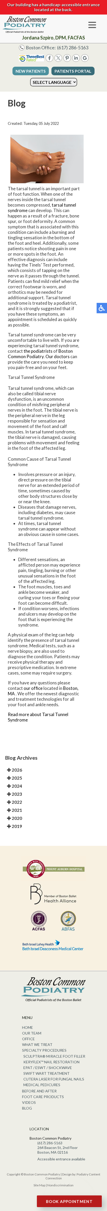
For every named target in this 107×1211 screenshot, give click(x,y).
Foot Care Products (43, 1096)
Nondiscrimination (60, 1185)
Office (28, 1039)
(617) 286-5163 (72, 47)
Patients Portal (73, 71)
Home (27, 1027)
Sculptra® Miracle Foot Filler (54, 1056)
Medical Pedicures (41, 1085)
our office (33, 688)
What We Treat (37, 1044)
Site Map (39, 1185)
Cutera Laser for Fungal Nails (53, 1079)
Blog (27, 1108)
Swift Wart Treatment (46, 1073)
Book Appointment (69, 1201)
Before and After (39, 1091)
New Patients (31, 71)
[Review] (85, 60)
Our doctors (57, 356)
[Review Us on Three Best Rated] (31, 60)
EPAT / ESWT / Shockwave (47, 1067)
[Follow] (58, 60)
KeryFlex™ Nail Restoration (51, 1062)
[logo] (25, 24)
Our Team (31, 1033)
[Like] (49, 60)
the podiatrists (38, 351)
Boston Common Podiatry (40, 353)
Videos (29, 1102)
